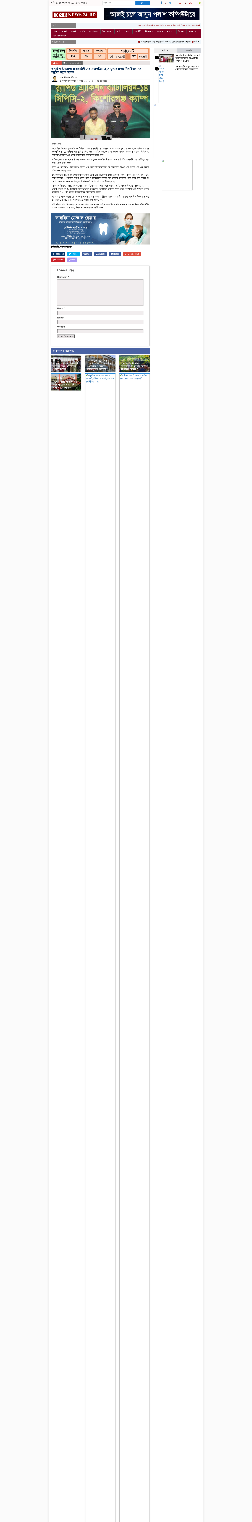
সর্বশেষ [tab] (165, 50)
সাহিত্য (170, 31)
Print (73, 259)
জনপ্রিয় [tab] (189, 50)
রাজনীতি (138, 31)
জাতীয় (82, 31)
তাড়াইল (78, 63)
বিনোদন (181, 31)
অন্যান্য (192, 31)
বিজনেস (148, 31)
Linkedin (102, 254)
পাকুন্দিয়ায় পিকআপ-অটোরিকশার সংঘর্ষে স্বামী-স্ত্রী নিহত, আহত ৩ (134, 366)
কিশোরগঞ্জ (107, 31)
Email (60, 317)
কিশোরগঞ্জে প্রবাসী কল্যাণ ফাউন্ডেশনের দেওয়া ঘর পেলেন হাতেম (143, 42)
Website (61, 326)
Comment (63, 277)
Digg (88, 254)
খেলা (159, 31)
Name (61, 308)
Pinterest (59, 259)
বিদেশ (128, 31)
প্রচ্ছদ (55, 31)
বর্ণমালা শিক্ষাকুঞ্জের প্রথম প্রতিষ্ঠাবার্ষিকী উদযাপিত (190, 42)
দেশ (118, 31)
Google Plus (133, 254)
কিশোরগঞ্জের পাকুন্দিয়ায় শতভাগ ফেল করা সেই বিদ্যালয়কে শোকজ (64, 384)
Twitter (74, 254)
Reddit (116, 254)
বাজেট (73, 31)
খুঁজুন (142, 3)
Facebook (59, 254)
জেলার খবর (93, 31)
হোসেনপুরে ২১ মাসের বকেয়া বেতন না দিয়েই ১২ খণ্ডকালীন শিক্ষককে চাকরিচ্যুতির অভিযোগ (100, 365)
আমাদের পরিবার (59, 35)
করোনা (64, 31)
